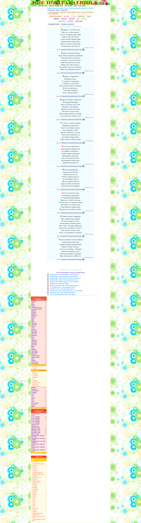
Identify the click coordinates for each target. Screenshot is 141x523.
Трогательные (61, 21)
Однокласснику (35, 355)
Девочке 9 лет (35, 426)
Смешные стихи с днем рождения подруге (62, 289)
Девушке (33, 312)
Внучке (33, 306)
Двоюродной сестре (36, 307)
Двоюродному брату (36, 309)
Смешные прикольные (38, 463)
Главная (33, 5)
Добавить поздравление (56, 5)
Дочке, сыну (79, 21)
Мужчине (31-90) (35, 432)
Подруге (58, 10)
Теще (32, 401)
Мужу (33, 348)
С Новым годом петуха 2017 (38, 517)
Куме (32, 337)
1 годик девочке (35, 413)
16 (80, 26)
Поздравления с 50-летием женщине (38, 439)
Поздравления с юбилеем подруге (59, 283)
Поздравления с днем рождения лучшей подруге (64, 276)
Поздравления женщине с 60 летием (38, 436)
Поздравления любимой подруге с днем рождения (64, 281)
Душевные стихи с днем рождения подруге (62, 292)
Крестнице (34, 332)
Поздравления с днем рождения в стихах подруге (64, 274)
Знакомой (34, 324)
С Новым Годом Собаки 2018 (38, 520)
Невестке (33, 354)
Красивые (71, 18)
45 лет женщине (35, 416)
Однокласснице (35, 357)
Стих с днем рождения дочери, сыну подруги (63, 294)
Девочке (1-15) (35, 424)
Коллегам (34, 479)
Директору (34, 315)
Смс (78, 18)
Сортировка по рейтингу (67, 24)
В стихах (66, 16)
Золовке (33, 326)
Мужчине (33, 349)
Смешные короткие (37, 472)
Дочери (33, 316)
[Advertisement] (70, 265)
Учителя (33, 404)
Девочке (33, 310)
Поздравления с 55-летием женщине (38, 442)
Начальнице (34, 352)
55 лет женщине (35, 421)
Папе (32, 358)
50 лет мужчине (35, 420)
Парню (33, 360)
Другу (33, 318)
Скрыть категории (38, 407)
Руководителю (35, 390)
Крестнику (34, 330)
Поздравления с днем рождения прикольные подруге (71, 49)
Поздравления (51, 10)
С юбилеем (64, 18)
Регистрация (68, 5)
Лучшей (73, 16)
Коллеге (33, 329)
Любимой (56, 18)
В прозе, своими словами (36, 483)
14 (74, 26)
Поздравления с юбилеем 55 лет (38, 447)
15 (77, 26)
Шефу (33, 406)
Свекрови (34, 392)
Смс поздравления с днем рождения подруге (63, 287)
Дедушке (33, 313)
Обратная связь (42, 5)
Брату (33, 302)
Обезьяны (35, 475)
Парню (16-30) (35, 434)
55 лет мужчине (35, 423)
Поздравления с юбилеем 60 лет (38, 450)
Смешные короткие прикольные (37, 514)
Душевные (70, 21)
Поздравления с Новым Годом (38, 459)
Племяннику (34, 362)
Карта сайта (82, 5)
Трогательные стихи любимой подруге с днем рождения (66, 290)
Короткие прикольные (38, 474)
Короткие (34, 465)
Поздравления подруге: (55, 16)
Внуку (33, 304)
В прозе (89, 16)
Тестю (33, 398)
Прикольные (64, 10)
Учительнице (34, 403)
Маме (32, 346)
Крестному (34, 335)
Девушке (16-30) (35, 427)
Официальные (36, 481)
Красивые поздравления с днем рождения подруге (64, 285)
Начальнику (34, 351)
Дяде (32, 320)
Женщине (33, 323)
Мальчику (34, 343)
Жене (32, 321)
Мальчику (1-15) (35, 430)
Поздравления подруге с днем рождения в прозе (64, 280)
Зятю (32, 327)
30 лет (33, 415)
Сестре (33, 393)
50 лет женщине (35, 418)
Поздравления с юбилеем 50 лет (38, 445)
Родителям (34, 389)
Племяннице (34, 363)
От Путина (35, 462)
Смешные (84, 18)
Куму (32, 338)
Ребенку (33, 387)
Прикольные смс (36, 477)
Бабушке (33, 301)
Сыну (32, 397)
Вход (75, 5)
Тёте (32, 400)
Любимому (34, 341)
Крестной (33, 334)
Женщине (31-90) (35, 429)
